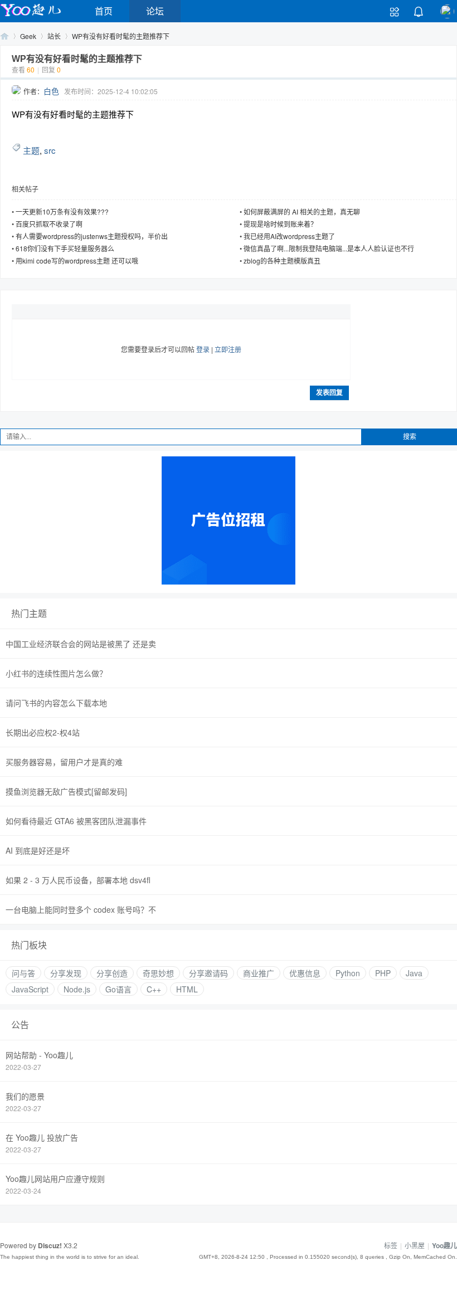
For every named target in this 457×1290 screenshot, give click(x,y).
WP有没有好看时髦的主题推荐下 (120, 36)
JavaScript (30, 989)
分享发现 (65, 973)
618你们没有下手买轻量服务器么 (65, 248)
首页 (104, 10)
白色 (51, 90)
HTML (187, 989)
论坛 (155, 10)
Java (414, 973)
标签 (390, 1245)
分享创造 (112, 973)
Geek (28, 36)
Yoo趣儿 (4, 36)
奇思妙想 (158, 973)
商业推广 (258, 973)
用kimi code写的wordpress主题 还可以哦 (77, 260)
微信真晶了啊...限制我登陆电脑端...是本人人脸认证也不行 (329, 248)
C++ (154, 989)
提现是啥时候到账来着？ (280, 223)
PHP (383, 973)
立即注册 (228, 349)
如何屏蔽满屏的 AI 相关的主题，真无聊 (302, 211)
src (50, 150)
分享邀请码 (208, 973)
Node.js (77, 989)
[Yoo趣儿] (30, 16)
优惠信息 (304, 973)
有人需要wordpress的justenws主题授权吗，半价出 (92, 236)
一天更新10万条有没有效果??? (62, 211)
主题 (31, 150)
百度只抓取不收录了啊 (49, 223)
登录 (203, 349)
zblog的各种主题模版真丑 (282, 260)
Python (348, 973)
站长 (54, 36)
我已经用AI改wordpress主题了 (289, 236)
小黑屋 (415, 1245)
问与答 (23, 973)
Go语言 (118, 989)
